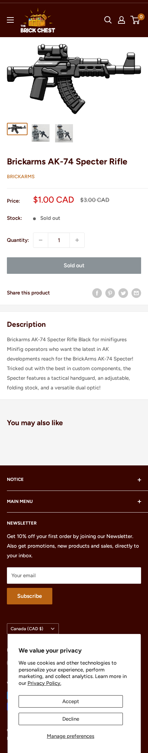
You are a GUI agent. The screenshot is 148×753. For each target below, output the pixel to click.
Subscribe (29, 596)
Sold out (74, 265)
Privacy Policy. (44, 683)
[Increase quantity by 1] (77, 240)
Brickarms (21, 177)
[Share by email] (136, 293)
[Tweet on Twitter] (123, 293)
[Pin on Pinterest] (110, 293)
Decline (70, 719)
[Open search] (108, 20)
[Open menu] (10, 20)
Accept (70, 701)
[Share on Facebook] (97, 293)
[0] (135, 20)
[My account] (121, 20)
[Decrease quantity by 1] (40, 240)
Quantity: (18, 240)
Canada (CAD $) (27, 628)
